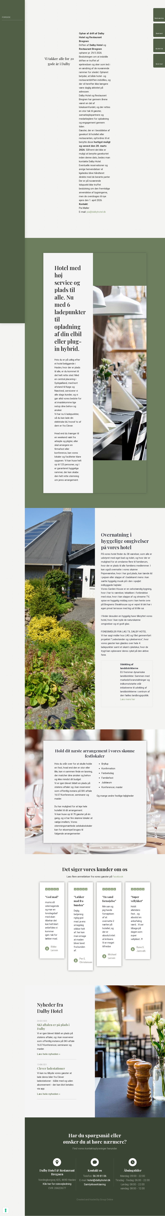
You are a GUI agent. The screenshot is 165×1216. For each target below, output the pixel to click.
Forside (6, 17)
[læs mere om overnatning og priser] (59, 38)
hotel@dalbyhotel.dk (98, 1180)
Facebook (118, 876)
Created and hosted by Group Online (95, 1199)
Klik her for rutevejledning (57, 1183)
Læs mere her (127, 699)
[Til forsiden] (12, 5)
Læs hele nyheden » (48, 1054)
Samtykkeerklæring (95, 1184)
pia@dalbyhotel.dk (96, 211)
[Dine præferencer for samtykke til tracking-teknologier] (6, 1210)
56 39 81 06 (99, 1176)
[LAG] (109, 664)
